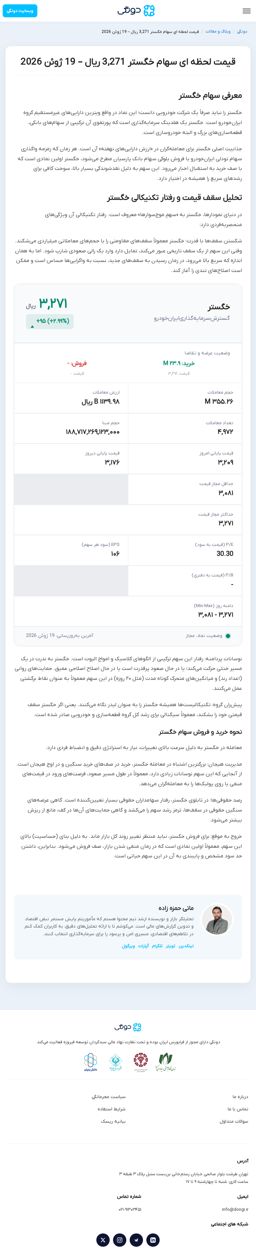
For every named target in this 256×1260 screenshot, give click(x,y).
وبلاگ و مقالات (218, 31)
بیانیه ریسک (113, 1121)
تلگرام (157, 946)
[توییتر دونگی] (103, 1240)
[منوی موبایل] (246, 11)
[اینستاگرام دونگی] (119, 1240)
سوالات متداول (234, 1121)
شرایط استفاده (112, 1109)
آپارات (143, 946)
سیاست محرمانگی (109, 1097)
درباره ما (240, 1097)
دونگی (242, 31)
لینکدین (186, 946)
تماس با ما (238, 1109)
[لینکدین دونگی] (153, 1240)
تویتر (170, 946)
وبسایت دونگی (20, 11)
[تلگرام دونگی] (136, 1240)
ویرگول (128, 946)
